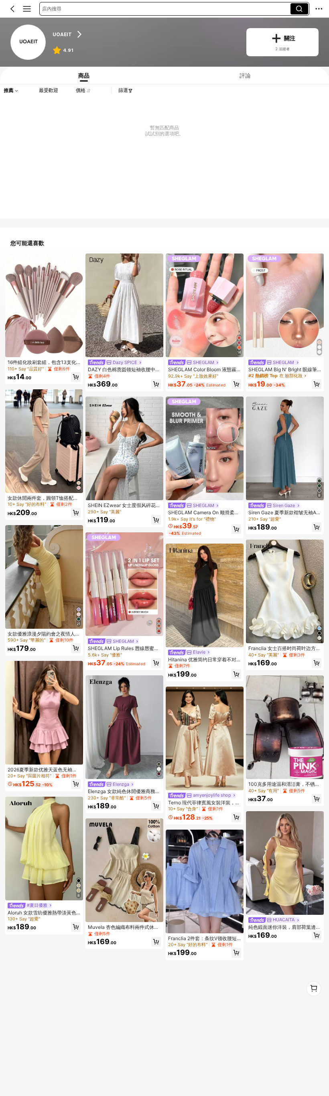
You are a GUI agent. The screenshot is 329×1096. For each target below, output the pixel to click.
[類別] (27, 9)
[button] (12, 9)
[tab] (82, 75)
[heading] (144, 34)
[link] (28, 42)
